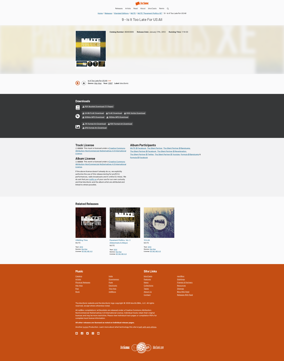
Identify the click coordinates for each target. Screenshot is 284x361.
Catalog (78, 276)
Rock (77, 292)
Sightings (181, 279)
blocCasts (148, 276)
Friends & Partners (184, 282)
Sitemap (180, 289)
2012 (81, 247)
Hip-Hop (79, 285)
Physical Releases (82, 282)
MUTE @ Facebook (138, 148)
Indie (111, 276)
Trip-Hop (112, 289)
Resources (181, 285)
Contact (147, 295)
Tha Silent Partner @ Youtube (167, 154)
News (146, 282)
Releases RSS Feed (185, 295)
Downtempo (114, 279)
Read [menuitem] (135, 8)
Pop (77, 289)
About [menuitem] (142, 8)
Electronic (113, 285)
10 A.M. (147, 240)
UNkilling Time (81, 240)
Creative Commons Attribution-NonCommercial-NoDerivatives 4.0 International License (100, 151)
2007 (110, 83)
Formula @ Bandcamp (190, 154)
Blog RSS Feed (183, 292)
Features (147, 279)
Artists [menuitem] (128, 8)
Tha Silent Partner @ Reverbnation (171, 151)
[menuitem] (168, 8)
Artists (78, 279)
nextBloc (180, 276)
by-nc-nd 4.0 (87, 251)
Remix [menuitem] (161, 8)
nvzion (85, 327)
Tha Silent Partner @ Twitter (142, 154)
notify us (93, 179)
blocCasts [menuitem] (152, 8)
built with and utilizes (147, 327)
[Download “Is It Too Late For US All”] (84, 83)
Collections (148, 285)
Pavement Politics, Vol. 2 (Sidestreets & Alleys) (120, 241)
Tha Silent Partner (154, 148)
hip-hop (98, 83)
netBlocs (112, 292)
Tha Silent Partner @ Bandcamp (176, 148)
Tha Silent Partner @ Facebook (143, 151)
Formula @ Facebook (139, 157)
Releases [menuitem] (119, 8)
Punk (111, 282)
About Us (148, 292)
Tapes (146, 289)
